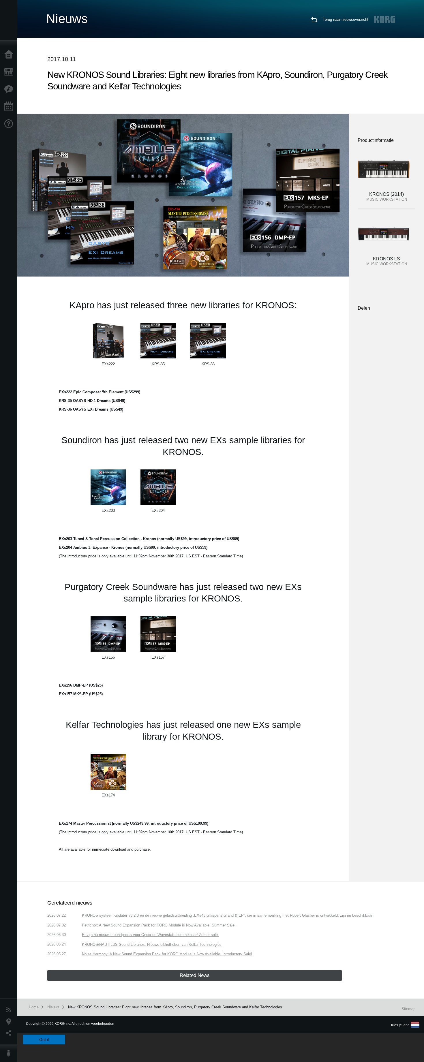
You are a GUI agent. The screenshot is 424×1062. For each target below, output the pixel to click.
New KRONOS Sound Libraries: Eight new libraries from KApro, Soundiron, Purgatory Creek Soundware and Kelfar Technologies (175, 1007)
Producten (10, 72)
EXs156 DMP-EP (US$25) (81, 685)
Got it (44, 1039)
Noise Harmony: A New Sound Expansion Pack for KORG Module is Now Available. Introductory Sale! (167, 954)
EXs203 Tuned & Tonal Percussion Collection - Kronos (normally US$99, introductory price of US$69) (149, 539)
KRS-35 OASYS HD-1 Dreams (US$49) (92, 401)
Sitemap (408, 1009)
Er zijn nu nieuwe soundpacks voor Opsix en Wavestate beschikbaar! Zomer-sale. (150, 935)
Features (10, 89)
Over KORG (10, 1053)
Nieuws (10, 1010)
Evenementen (10, 106)
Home (10, 54)
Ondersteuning (10, 124)
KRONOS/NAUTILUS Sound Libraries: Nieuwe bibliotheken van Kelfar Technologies (152, 944)
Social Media (10, 1033)
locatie (10, 1021)
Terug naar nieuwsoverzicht (345, 19)
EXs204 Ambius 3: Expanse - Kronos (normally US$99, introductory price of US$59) (133, 547)
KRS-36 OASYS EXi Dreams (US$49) (91, 409)
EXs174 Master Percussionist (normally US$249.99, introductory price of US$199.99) (133, 823)
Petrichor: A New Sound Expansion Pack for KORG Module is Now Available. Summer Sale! (159, 925)
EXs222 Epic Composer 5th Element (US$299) (99, 392)
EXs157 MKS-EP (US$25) (81, 694)
